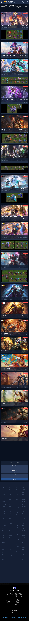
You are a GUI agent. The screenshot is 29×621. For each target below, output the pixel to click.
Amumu (3, 496)
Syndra (23, 489)
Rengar (17, 527)
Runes (14, 472)
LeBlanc (10, 528)
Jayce (10, 499)
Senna (17, 537)
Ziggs (23, 554)
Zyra (23, 559)
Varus (23, 513)
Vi (22, 521)
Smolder (17, 554)
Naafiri (17, 485)
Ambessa (4, 494)
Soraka (17, 558)
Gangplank (4, 549)
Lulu (9, 540)
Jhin (9, 501)
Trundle (23, 503)
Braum (3, 516)
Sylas (23, 487)
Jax (9, 497)
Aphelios (3, 501)
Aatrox (3, 485)
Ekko (3, 535)
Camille (3, 521)
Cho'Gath (4, 525)
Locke (10, 537)
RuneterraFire (9, 599)
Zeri (23, 552)
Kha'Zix (10, 521)
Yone (23, 540)
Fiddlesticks (4, 542)
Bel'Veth (3, 511)
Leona (10, 532)
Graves (3, 556)
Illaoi (10, 489)
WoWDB (16, 595)
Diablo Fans (17, 602)
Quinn (17, 514)
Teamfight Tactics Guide (14, 563)
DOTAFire (8, 601)
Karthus (10, 511)
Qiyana (17, 512)
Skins (14, 479)
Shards (14, 474)
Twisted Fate (24, 506)
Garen (3, 551)
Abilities (14, 470)
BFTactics (8, 607)
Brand (3, 515)
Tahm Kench (24, 491)
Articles (19, 619)
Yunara (23, 544)
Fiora (3, 544)
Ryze (16, 532)
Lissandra (10, 535)
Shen (16, 544)
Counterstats (8, 596)
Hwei (10, 487)
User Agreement (6, 617)
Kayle (10, 516)
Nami (17, 487)
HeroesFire (8, 605)
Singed (17, 547)
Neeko (17, 492)
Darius (3, 528)
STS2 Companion (18, 604)
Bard (3, 509)
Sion (16, 549)
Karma (10, 509)
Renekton (17, 525)
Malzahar (10, 545)
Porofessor (8, 595)
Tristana (23, 501)
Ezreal (3, 540)
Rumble (17, 530)
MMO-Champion (18, 597)
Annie (3, 499)
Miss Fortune (10, 555)
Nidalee (17, 494)
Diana (3, 530)
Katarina (10, 515)
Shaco (17, 542)
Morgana (10, 558)
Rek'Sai (17, 519)
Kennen (10, 520)
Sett (16, 541)
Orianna (17, 504)
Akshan (3, 491)
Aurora (3, 506)
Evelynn (3, 539)
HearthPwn (17, 601)
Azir (3, 508)
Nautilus (17, 491)
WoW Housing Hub (19, 596)
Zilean (23, 556)
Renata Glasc (17, 523)
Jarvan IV (10, 496)
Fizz (2, 545)
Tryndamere (24, 504)
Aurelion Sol (4, 504)
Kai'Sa (10, 506)
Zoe (23, 557)
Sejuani (17, 535)
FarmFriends (8, 603)
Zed (23, 551)
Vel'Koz (23, 518)
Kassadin (10, 513)
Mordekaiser (11, 557)
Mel (9, 551)
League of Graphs (9, 594)
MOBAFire (8, 593)
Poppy (17, 509)
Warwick (23, 530)
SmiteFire (8, 600)
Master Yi (10, 549)
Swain (23, 485)
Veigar (23, 516)
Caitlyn (3, 520)
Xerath (23, 535)
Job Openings (23, 617)
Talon (23, 494)
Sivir (16, 551)
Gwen (3, 557)
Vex (23, 520)
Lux (9, 542)
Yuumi (23, 545)
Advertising (18, 617)
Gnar (3, 552)
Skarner (17, 553)
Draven (3, 533)
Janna (10, 494)
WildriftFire (8, 597)
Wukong (23, 532)
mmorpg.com (17, 599)
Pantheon (17, 507)
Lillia (9, 533)
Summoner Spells (14, 477)
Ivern (10, 492)
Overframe (17, 603)
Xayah (23, 533)
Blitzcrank (4, 513)
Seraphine (17, 539)
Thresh (23, 499)
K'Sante (10, 504)
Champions (14, 465)
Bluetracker (17, 600)
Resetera (8, 602)
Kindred (10, 523)
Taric (23, 496)
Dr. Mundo (4, 532)
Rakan (17, 516)
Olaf (16, 502)
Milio (10, 552)
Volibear (23, 528)
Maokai (10, 547)
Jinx (9, 503)
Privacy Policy (12, 617)
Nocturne (17, 497)
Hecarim (3, 559)
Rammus (17, 517)
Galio (3, 547)
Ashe (3, 503)
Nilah (16, 496)
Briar (3, 518)
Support (15, 619)
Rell (16, 521)
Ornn (16, 505)
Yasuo (23, 539)
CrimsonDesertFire (18, 605)
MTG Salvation (18, 593)
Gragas (3, 554)
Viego (23, 523)
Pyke (16, 510)
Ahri (3, 487)
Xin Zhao (23, 537)
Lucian (10, 539)
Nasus (17, 489)
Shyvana (17, 546)
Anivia (3, 497)
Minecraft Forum (18, 594)
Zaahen (23, 547)
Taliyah (23, 492)
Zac (23, 549)
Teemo (23, 497)
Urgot (23, 511)
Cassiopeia (4, 523)
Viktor (23, 525)
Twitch (23, 508)
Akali (3, 489)
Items (14, 467)
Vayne (23, 515)
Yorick (23, 542)
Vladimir (23, 527)
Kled (9, 525)
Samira (17, 534)
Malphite (10, 544)
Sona (16, 556)
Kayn (10, 518)
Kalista (10, 508)
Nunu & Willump (17, 500)
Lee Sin (10, 530)
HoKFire (16, 607)
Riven (17, 529)
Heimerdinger (11, 485)
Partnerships (10, 619)
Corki (3, 527)
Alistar (3, 492)
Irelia (10, 491)
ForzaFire (8, 604)
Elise (3, 537)
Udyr (23, 509)
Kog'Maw (10, 527)
